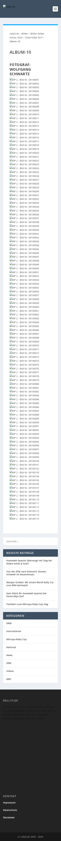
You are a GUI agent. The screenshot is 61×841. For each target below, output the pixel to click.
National (11, 647)
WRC (8, 679)
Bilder (24, 33)
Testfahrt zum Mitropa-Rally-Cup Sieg (27, 604)
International (13, 631)
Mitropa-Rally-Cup (16, 639)
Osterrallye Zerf (33, 37)
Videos (10, 671)
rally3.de (14, 33)
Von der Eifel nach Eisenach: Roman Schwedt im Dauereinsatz (26, 573)
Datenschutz (10, 810)
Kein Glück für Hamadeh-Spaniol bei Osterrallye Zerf (26, 595)
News (9, 655)
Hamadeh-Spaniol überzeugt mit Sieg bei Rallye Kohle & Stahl (29, 562)
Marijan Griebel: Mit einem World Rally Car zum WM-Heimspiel (30, 584)
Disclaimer (9, 817)
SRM (8, 663)
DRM (9, 623)
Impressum (9, 802)
